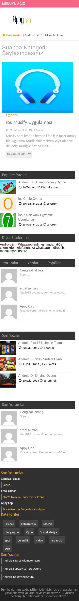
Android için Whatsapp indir (20, 244)
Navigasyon (12, 532)
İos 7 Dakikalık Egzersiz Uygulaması (35, 217)
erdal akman (29, 288)
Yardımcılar (56, 540)
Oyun (29, 532)
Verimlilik (23, 540)
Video (39, 540)
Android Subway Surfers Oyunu (41, 359)
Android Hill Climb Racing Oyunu (42, 182)
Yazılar (33, 263)
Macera (47, 524)
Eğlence (12, 115)
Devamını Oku (17, 154)
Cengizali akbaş (31, 270)
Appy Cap (27, 306)
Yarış (7, 549)
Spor (7, 540)
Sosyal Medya (48, 532)
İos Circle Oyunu (30, 198)
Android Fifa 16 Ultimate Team (44, 35)
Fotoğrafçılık (28, 524)
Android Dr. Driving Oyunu (37, 375)
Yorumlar (10, 263)
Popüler (54, 263)
